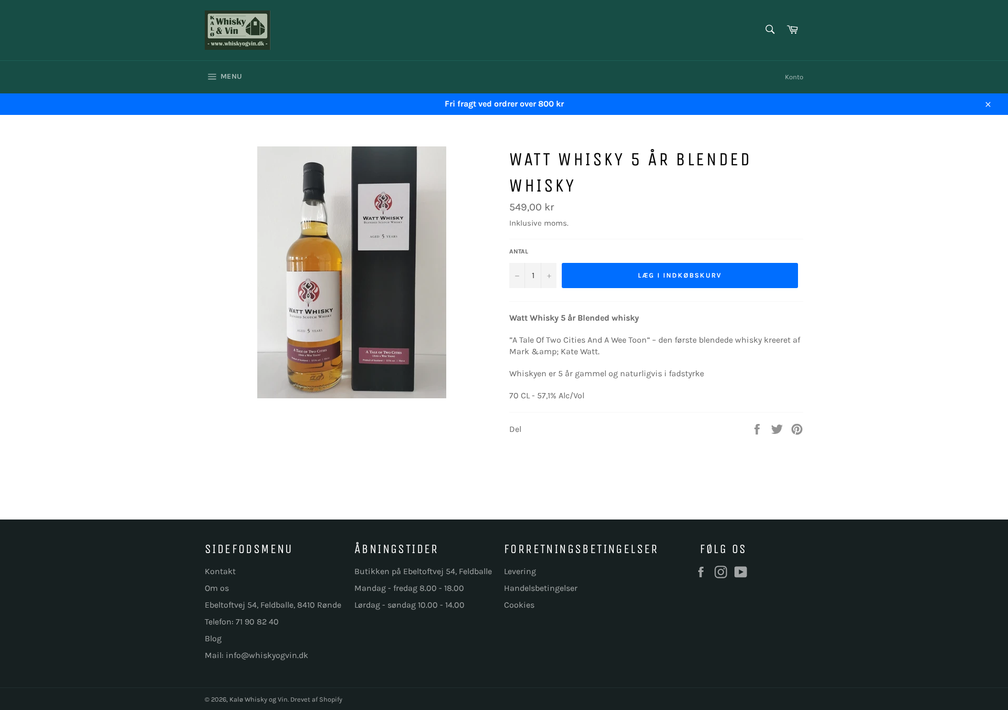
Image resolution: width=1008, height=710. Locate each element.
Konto (794, 77)
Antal (518, 251)
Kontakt (220, 571)
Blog (213, 638)
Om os (217, 588)
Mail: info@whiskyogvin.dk (256, 655)
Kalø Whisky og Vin (258, 699)
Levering (520, 571)
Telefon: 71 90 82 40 (242, 622)
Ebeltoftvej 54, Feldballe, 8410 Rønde (273, 605)
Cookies (519, 605)
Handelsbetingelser (541, 588)
